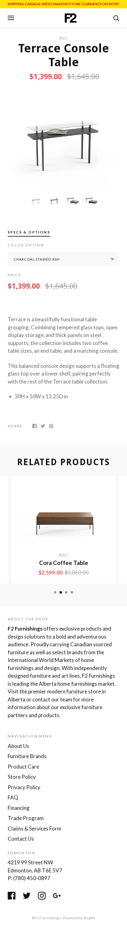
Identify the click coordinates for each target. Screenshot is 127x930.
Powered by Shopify (79, 918)
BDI (63, 38)
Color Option (26, 245)
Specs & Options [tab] (29, 232)
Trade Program (26, 818)
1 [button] (55, 592)
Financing (19, 808)
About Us (18, 746)
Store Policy (22, 777)
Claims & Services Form (34, 828)
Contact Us (21, 838)
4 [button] (72, 592)
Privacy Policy (24, 787)
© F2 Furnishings (46, 918)
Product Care (23, 766)
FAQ (13, 797)
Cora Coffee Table (63, 562)
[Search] (116, 17)
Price (14, 275)
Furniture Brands (27, 756)
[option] (63, 137)
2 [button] (60, 592)
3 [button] (66, 592)
